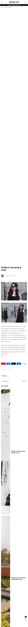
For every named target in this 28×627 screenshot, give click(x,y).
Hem (2, 7)
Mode (5, 7)
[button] (2, 2)
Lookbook (10, 7)
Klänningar (4, 375)
